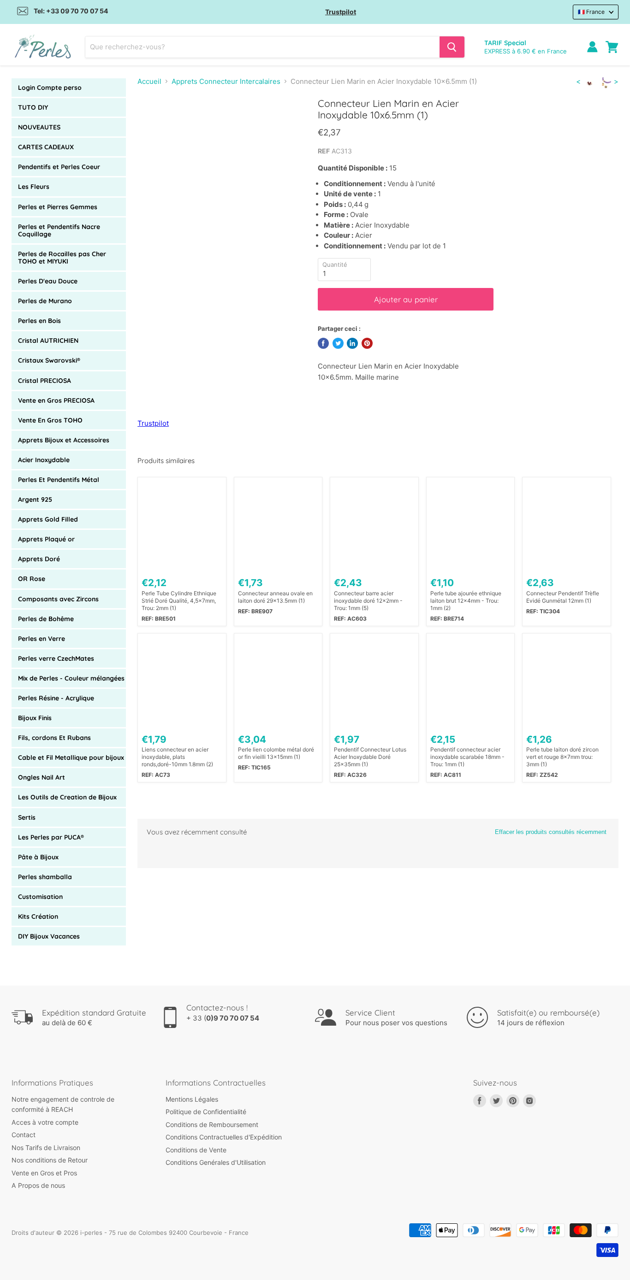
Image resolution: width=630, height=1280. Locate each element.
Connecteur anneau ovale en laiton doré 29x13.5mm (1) (275, 597)
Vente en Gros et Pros (44, 1173)
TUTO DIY (33, 107)
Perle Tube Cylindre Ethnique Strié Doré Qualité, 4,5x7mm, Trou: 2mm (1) (179, 600)
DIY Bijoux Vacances (49, 936)
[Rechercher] (452, 47)
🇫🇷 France (591, 11)
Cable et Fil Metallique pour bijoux (71, 757)
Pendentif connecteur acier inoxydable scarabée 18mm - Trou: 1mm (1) (467, 757)
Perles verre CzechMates (56, 658)
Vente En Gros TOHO (50, 420)
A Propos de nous (38, 1185)
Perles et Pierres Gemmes (57, 207)
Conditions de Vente (196, 1150)
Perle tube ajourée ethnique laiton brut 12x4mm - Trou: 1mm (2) (465, 600)
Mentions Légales (192, 1099)
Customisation (40, 896)
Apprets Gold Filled (48, 519)
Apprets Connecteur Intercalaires (226, 81)
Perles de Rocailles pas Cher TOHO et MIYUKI (62, 257)
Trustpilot (340, 12)
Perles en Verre (41, 638)
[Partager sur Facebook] (323, 343)
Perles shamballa (45, 877)
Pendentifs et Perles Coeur (59, 167)
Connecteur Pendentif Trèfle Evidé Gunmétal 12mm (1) (562, 597)
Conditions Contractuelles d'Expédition (224, 1137)
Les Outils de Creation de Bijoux (67, 797)
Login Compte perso (50, 87)
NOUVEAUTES (39, 127)
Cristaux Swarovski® (49, 360)
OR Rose (31, 579)
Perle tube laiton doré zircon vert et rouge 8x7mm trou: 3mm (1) (562, 757)
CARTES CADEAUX (46, 147)
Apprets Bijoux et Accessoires (63, 440)
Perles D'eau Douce (47, 281)
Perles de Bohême (46, 619)
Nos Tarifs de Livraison (46, 1147)
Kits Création (38, 916)
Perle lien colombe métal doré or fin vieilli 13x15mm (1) (276, 753)
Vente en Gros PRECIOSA (56, 400)
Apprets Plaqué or (46, 539)
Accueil (149, 81)
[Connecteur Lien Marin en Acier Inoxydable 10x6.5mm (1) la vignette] (155, 124)
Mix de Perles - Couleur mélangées (71, 678)
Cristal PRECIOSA (44, 380)
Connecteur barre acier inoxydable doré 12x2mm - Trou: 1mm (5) (368, 600)
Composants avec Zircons (58, 599)
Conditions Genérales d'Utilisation (216, 1162)
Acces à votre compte (45, 1122)
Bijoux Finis (35, 718)
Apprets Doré (39, 559)
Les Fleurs (33, 186)
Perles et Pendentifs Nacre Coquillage (59, 230)
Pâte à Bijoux (38, 857)
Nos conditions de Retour (50, 1160)
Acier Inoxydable (44, 460)
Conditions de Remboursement (212, 1124)
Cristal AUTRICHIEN (48, 340)
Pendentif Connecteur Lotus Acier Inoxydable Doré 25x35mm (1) (370, 757)
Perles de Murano (45, 301)
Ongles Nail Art (41, 777)
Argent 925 (35, 499)
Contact (24, 1135)
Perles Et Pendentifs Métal (58, 480)
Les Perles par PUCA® (51, 837)
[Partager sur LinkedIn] (352, 343)
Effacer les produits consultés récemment (550, 831)
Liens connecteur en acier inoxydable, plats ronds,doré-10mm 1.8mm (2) (177, 757)
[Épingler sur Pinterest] (367, 343)
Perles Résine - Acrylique (56, 698)
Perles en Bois (39, 321)
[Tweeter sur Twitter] (338, 343)
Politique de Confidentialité (206, 1112)
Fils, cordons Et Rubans (54, 738)
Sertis (27, 817)
